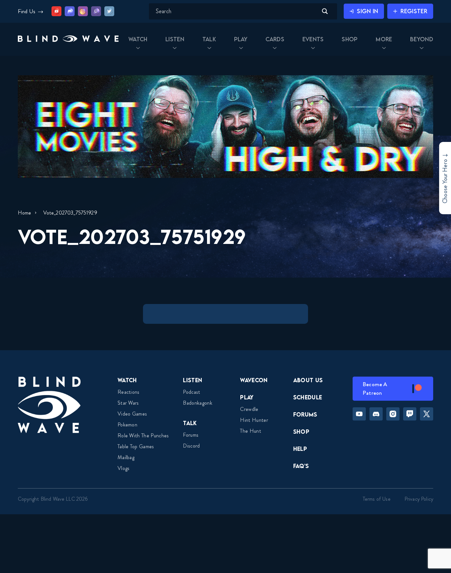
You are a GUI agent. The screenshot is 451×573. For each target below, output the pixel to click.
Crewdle (249, 409)
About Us (308, 380)
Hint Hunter (254, 420)
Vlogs (124, 468)
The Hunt (250, 431)
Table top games (136, 446)
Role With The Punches (143, 435)
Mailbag (126, 457)
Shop (301, 431)
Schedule (307, 397)
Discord (191, 446)
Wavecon (253, 380)
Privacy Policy (418, 499)
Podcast (191, 392)
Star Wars (128, 403)
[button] (68, 39)
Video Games (132, 414)
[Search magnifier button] (324, 11)
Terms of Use (377, 499)
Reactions (129, 392)
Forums (190, 435)
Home (24, 213)
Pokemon (127, 424)
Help (300, 448)
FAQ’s (301, 465)
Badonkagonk (197, 403)
